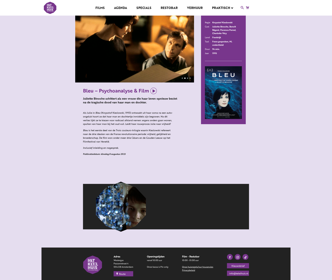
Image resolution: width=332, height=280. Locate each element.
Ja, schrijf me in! (166, 146)
